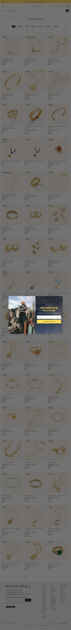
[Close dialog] (61, 298)
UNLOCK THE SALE (49, 321)
